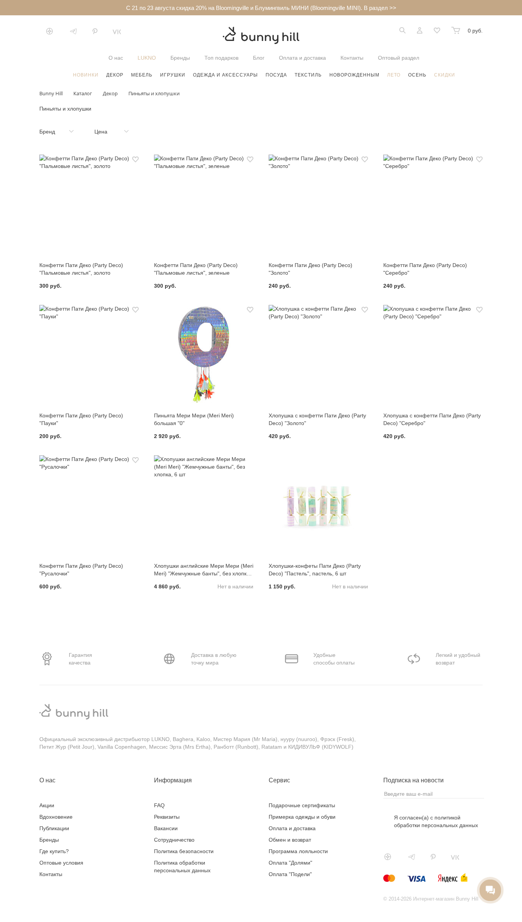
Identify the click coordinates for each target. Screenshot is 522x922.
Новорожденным (354, 75)
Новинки (86, 75)
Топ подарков (221, 58)
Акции (46, 805)
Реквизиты (167, 817)
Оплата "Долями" (290, 863)
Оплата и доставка (302, 58)
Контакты (351, 58)
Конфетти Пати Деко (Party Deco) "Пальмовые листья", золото (81, 269)
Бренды (180, 58)
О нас (116, 58)
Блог (258, 58)
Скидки (444, 75)
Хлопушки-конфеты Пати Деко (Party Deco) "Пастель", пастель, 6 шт (315, 570)
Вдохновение (56, 817)
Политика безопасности (184, 851)
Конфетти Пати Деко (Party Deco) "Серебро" (425, 269)
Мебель (141, 75)
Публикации (54, 828)
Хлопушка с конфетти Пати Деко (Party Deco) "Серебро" (432, 419)
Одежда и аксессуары (225, 75)
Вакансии (166, 828)
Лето (393, 75)
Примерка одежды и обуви (302, 817)
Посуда (276, 75)
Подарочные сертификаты (302, 805)
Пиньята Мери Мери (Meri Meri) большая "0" (194, 419)
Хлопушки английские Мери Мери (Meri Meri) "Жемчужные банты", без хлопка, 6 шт (203, 570)
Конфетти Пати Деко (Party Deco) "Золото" (310, 269)
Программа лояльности (298, 851)
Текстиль (308, 75)
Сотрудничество (174, 840)
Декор (114, 75)
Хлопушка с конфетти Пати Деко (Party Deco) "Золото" (317, 419)
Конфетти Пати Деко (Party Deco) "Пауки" (81, 419)
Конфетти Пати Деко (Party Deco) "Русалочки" (81, 570)
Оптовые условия (61, 863)
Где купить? (54, 851)
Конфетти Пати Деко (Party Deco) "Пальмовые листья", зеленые (196, 269)
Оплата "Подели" (290, 874)
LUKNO (147, 58)
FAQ (159, 805)
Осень (417, 75)
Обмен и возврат (290, 840)
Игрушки (172, 75)
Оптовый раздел (398, 58)
